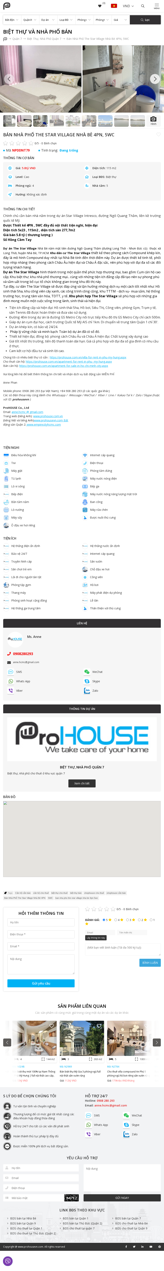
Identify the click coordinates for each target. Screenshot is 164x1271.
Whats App (23, 681)
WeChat (97, 672)
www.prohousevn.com (30, 1246)
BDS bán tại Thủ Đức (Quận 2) (82, 1223)
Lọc (147, 20)
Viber (19, 690)
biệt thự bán (76, 893)
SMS (19, 672)
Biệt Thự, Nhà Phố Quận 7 (44, 39)
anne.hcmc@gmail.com (110, 1105)
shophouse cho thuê (94, 893)
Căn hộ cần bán (23, 893)
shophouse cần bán (116, 893)
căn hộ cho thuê (41, 893)
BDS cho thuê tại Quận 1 (26, 1228)
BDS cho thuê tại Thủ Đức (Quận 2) (33, 1233)
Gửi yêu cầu (41, 983)
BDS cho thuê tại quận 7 (78, 1228)
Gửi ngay (122, 1198)
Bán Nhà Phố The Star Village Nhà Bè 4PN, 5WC (97, 39)
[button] (155, 79)
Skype (96, 681)
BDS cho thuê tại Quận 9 (131, 1228)
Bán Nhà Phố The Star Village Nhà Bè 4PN (24, 898)
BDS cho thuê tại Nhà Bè (131, 1223)
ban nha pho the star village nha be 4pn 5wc (76, 898)
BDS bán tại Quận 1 (75, 1218)
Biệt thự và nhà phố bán (37, 31)
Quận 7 (17, 39)
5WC (50, 898)
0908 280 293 (105, 1100)
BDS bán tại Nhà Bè (23, 1218)
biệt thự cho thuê (59, 893)
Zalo (95, 690)
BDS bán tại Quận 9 (23, 1223)
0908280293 (22, 653)
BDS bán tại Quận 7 (128, 1218)
